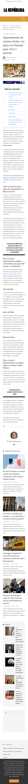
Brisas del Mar (12, 116)
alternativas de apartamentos (9, 273)
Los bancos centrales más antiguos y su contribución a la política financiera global (13, 516)
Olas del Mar (12, 110)
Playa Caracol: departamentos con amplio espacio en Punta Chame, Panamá (15, 122)
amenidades (6, 404)
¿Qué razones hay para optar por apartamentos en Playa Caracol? (15, 95)
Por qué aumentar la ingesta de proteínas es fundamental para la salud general (19, 697)
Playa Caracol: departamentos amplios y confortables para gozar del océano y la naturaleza (15, 103)
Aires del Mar (12, 113)
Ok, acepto (14, 781)
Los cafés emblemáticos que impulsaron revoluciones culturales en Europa (19, 682)
